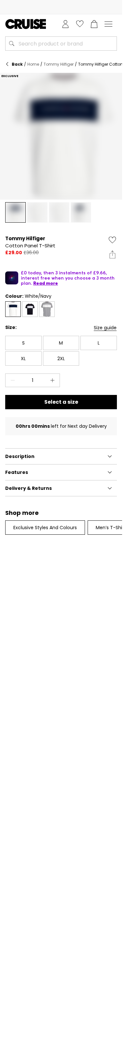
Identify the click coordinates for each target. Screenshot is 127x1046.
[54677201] (13, 309)
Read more (45, 283)
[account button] (65, 24)
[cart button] (94, 24)
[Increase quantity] (54, 380)
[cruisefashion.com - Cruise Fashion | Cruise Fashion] (25, 24)
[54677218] (30, 309)
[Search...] (11, 43)
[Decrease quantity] (11, 380)
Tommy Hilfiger (59, 64)
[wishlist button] (80, 24)
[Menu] (108, 24)
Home (33, 64)
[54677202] (47, 309)
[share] (112, 254)
